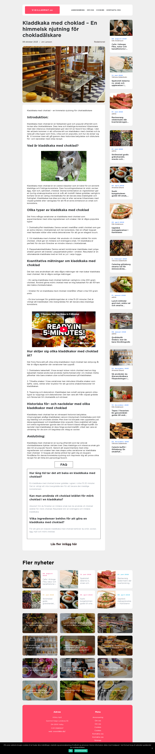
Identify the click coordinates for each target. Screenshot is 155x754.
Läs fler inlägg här (64, 544)
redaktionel (99, 42)
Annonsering (78, 10)
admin (114, 114)
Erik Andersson (117, 40)
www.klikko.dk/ (59, 731)
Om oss (90, 10)
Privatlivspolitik (80, 751)
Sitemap (97, 740)
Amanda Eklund (118, 187)
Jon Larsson (46, 42)
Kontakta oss (114, 10)
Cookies (100, 10)
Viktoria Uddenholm (119, 77)
